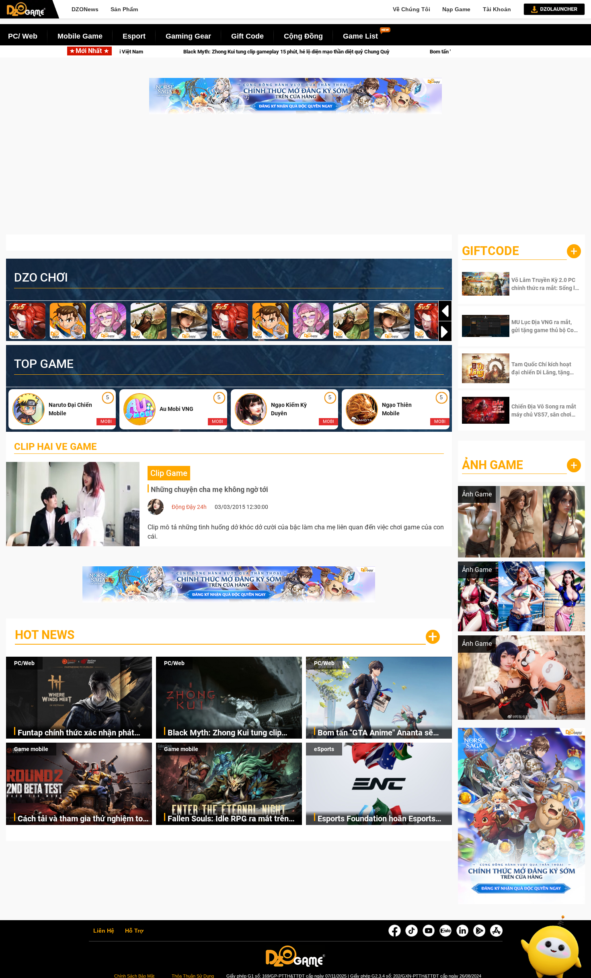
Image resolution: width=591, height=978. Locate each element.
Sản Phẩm (124, 9)
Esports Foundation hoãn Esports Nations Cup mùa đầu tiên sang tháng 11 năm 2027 (376, 819)
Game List (360, 36)
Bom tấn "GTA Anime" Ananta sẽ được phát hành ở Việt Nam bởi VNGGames (386, 52)
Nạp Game (456, 9)
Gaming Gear (188, 36)
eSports (324, 749)
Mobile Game (80, 36)
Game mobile (31, 749)
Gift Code (247, 36)
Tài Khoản (497, 9)
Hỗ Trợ (134, 931)
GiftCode (490, 251)
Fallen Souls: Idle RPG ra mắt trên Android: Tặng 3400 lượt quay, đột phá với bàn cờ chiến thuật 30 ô (228, 819)
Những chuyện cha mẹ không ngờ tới (209, 489)
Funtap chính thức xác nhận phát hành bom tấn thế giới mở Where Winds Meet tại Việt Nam (76, 733)
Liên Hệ (103, 931)
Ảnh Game (492, 465)
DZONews (85, 9)
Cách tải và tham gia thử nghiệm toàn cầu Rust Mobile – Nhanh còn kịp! (85, 819)
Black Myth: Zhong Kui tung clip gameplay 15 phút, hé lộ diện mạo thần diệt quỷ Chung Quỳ (156, 52)
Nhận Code (538, 284)
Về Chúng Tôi (411, 9)
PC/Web (24, 663)
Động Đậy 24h (189, 507)
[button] (445, 331)
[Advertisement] (295, 178)
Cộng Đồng (303, 36)
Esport (134, 36)
